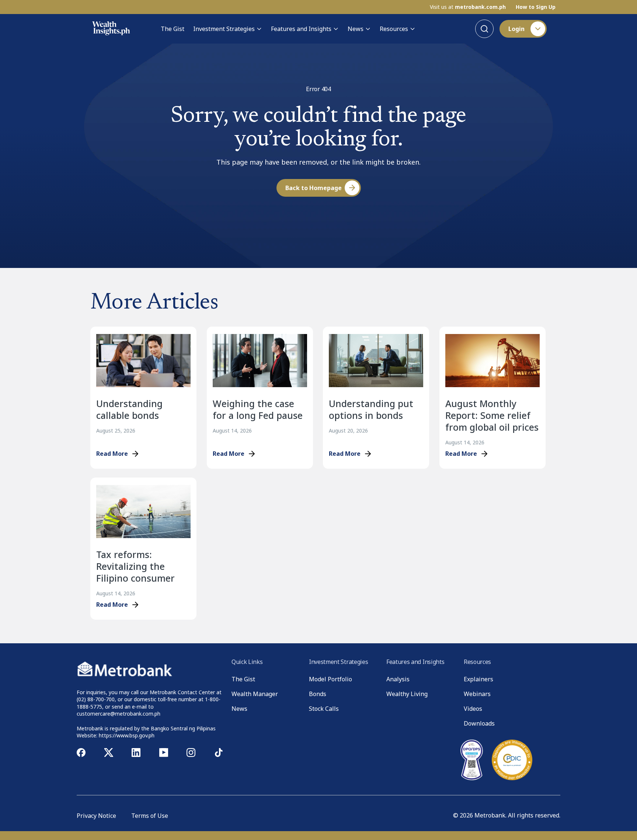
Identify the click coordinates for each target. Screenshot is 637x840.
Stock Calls (324, 709)
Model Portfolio (330, 679)
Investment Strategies (224, 29)
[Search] (484, 29)
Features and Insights (301, 29)
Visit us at (468, 7)
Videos (473, 709)
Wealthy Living (407, 694)
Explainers (478, 679)
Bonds (317, 694)
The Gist (172, 29)
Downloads (479, 723)
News (355, 29)
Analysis (398, 679)
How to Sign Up (536, 7)
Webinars (477, 694)
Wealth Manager (255, 694)
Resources (394, 29)
